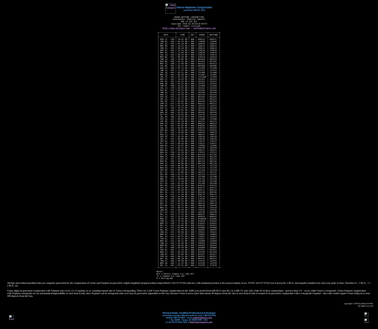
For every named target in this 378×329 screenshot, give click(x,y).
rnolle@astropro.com (204, 28)
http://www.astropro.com (176, 28)
